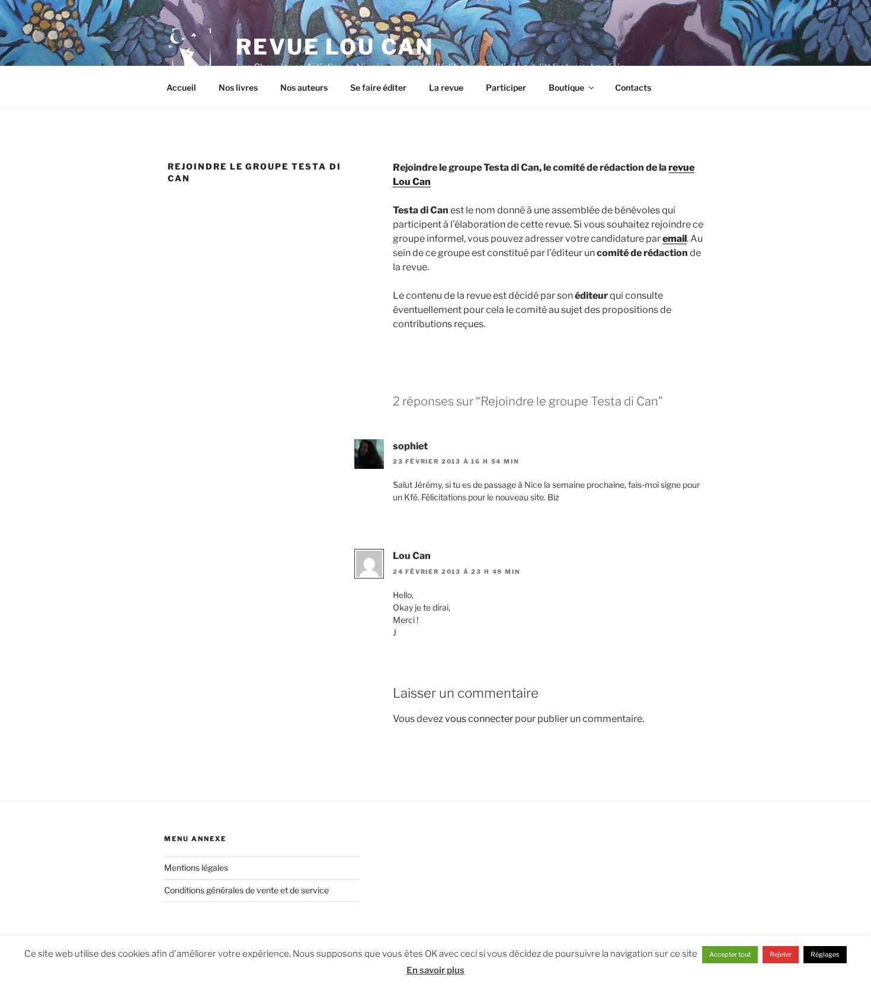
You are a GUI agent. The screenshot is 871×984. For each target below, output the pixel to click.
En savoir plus (435, 970)
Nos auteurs (304, 87)
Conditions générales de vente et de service (246, 890)
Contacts (633, 87)
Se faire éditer (378, 87)
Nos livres (238, 87)
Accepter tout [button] (730, 954)
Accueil (181, 87)
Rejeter (781, 954)
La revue (446, 87)
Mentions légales (196, 867)
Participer (506, 87)
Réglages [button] (825, 954)
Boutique (566, 87)
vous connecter (479, 718)
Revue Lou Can (334, 47)
